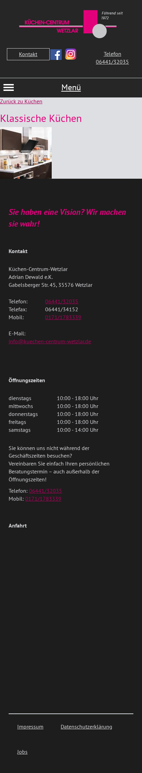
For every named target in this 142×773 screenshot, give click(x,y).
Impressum (30, 726)
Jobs (22, 751)
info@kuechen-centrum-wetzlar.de (50, 341)
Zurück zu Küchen (21, 101)
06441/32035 (61, 301)
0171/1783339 (63, 317)
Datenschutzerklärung (86, 726)
